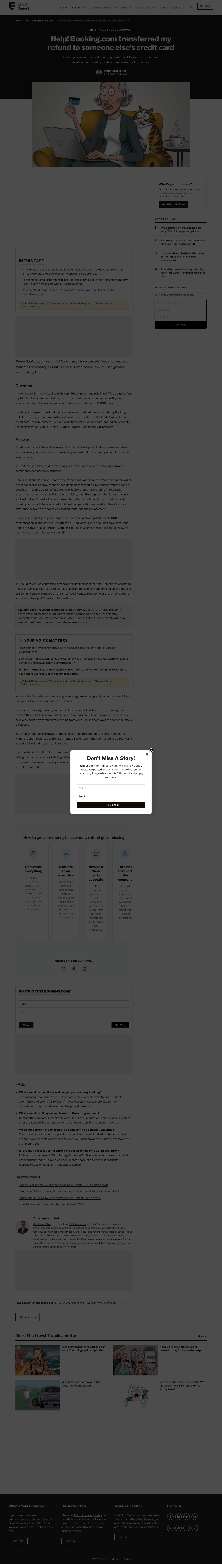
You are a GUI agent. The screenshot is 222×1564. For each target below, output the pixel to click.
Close (151, 750)
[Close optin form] (148, 755)
